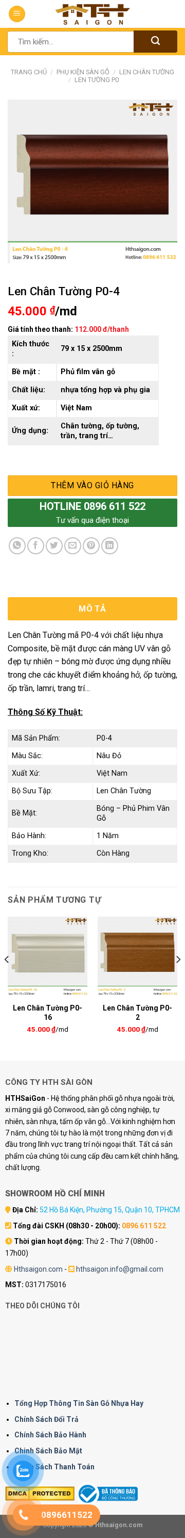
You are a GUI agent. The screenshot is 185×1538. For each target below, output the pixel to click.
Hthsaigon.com (38, 1269)
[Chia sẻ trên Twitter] (54, 545)
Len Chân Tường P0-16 (47, 1012)
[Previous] (7, 980)
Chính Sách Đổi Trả (46, 1419)
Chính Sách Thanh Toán (54, 1467)
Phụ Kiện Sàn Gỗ (83, 72)
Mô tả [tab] (92, 609)
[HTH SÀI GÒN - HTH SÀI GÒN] (92, 14)
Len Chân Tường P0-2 (137, 1012)
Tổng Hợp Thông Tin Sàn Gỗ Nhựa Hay (78, 1403)
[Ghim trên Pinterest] (91, 545)
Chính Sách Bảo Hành (50, 1435)
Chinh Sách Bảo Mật (48, 1451)
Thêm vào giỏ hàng (92, 485)
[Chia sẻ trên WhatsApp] (17, 545)
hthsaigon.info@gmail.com (119, 1269)
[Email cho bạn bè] (72, 545)
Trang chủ (29, 72)
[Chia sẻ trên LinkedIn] (109, 545)
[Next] (178, 980)
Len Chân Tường (146, 72)
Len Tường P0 (97, 80)
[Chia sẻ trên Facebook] (35, 545)
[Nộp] (155, 41)
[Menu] (17, 14)
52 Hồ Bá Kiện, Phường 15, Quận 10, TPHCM (110, 1210)
